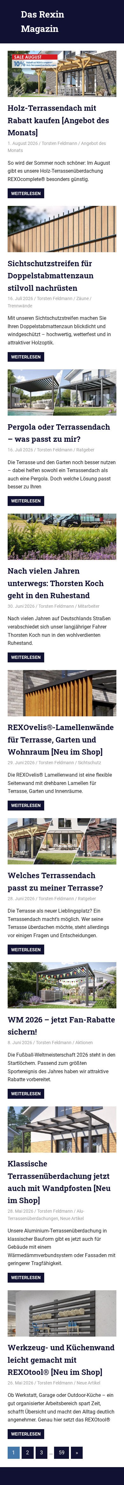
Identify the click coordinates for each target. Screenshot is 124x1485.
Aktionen (84, 1042)
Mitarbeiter (89, 606)
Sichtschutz (89, 762)
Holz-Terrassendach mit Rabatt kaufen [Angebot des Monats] (58, 120)
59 (62, 1453)
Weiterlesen (26, 193)
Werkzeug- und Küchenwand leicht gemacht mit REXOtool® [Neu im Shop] (61, 1359)
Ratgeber (85, 449)
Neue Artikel (72, 1218)
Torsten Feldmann (59, 143)
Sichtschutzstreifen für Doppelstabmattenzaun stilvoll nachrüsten (50, 275)
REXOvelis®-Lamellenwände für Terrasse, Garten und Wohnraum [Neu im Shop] (61, 739)
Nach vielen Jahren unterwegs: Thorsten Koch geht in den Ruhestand (56, 583)
